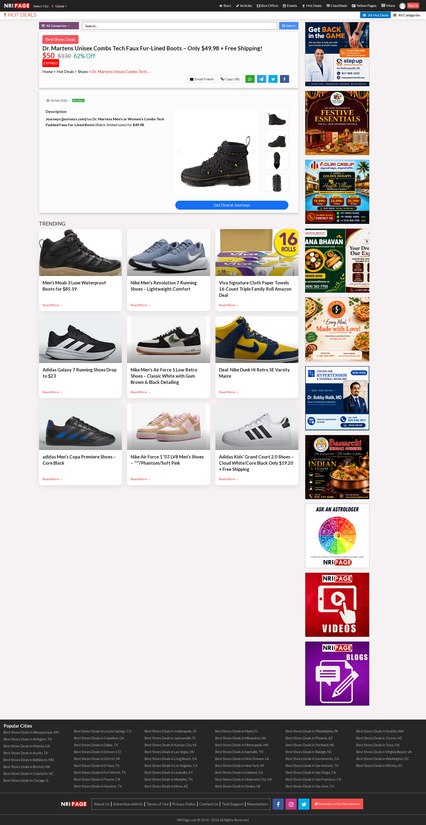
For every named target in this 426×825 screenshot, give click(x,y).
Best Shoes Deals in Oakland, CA (239, 772)
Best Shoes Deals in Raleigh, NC (309, 752)
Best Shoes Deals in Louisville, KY (169, 772)
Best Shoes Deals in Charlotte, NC (29, 773)
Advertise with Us (128, 804)
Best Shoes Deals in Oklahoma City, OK (243, 779)
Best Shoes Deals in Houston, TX (98, 786)
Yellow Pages (366, 5)
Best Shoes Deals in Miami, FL (236, 731)
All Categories (409, 15)
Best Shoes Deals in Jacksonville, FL (170, 738)
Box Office (269, 5)
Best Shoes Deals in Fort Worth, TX (100, 772)
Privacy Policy (184, 804)
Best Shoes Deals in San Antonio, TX (312, 765)
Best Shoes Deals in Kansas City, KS (171, 745)
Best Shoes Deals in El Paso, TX (96, 765)
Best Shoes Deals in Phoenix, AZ (309, 738)
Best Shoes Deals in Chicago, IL (26, 780)
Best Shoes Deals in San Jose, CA (310, 786)
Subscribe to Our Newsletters (339, 804)
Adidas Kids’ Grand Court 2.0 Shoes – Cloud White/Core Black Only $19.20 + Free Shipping (256, 463)
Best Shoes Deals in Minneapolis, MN (241, 745)
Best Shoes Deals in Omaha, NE (237, 786)
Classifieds (338, 5)
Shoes (83, 71)
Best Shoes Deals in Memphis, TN (169, 779)
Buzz (227, 5)
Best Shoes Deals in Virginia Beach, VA (384, 752)
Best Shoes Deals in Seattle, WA (380, 731)
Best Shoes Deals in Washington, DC (382, 759)
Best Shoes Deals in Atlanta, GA (27, 746)
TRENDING (52, 223)
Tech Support (233, 804)
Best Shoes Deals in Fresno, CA (97, 779)
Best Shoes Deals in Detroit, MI (97, 759)
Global (60, 6)
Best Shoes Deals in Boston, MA (27, 767)
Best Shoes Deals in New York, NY (239, 765)
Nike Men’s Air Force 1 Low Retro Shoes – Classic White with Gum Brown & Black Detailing (164, 376)
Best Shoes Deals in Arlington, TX (28, 739)
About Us (102, 804)
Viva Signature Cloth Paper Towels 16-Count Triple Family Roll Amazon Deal (255, 289)
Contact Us (208, 804)
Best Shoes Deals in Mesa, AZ (166, 786)
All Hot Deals (378, 15)
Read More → (53, 305)
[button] (178, 151)
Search (290, 26)
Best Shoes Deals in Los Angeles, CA (171, 765)
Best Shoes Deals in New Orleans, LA (242, 759)
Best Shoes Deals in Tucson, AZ (379, 738)
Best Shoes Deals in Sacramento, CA (312, 759)
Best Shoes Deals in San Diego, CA (311, 772)
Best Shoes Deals (60, 39)
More (390, 5)
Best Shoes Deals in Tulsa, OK (378, 745)
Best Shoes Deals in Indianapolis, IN (170, 731)
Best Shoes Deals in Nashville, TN (239, 752)
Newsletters (257, 804)
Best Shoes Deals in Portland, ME (310, 745)
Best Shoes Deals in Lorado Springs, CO (103, 731)
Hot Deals (314, 5)
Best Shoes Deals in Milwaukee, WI (240, 738)
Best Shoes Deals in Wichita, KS (379, 765)
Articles (245, 5)
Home (47, 71)
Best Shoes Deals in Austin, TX (26, 753)
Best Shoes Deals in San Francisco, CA (313, 779)
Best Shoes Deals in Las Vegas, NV (169, 752)
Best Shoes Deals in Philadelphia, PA (312, 731)
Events (291, 5)
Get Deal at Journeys (232, 204)
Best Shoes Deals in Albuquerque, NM (31, 732)
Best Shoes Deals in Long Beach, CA (171, 759)
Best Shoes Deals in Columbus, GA (99, 738)
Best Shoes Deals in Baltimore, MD (29, 760)
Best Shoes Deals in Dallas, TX (96, 745)
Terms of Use (157, 804)
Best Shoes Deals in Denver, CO (97, 752)
